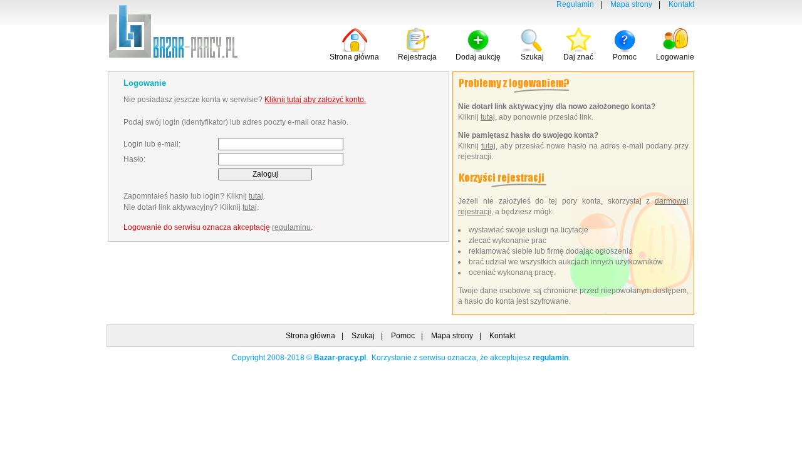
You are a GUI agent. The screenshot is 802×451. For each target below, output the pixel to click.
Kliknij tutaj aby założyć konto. (315, 99)
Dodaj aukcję (478, 57)
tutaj (256, 196)
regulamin (550, 357)
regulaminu (291, 227)
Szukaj (532, 57)
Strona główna (354, 57)
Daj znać (578, 57)
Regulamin (575, 4)
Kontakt (681, 4)
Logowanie (675, 57)
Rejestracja (417, 57)
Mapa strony (631, 4)
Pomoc (625, 57)
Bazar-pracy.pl (340, 357)
